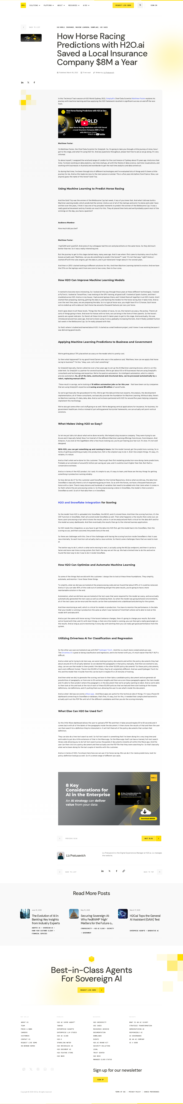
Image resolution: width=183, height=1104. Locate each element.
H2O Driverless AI (65, 1046)
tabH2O (60, 1026)
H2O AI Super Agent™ (66, 1022)
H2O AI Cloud (62, 1036)
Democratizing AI (136, 1029)
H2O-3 (59, 1039)
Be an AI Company (136, 1039)
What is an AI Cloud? (138, 1022)
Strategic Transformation (140, 1026)
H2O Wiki (97, 1056)
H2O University (99, 1022)
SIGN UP (100, 1080)
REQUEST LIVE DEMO (123, 5)
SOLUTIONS (33, 5)
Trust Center (99, 1053)
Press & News (26, 1029)
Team (23, 1026)
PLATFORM (48, 5)
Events (96, 1039)
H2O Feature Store (65, 1053)
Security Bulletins (101, 1046)
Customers (25, 1036)
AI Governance (135, 1036)
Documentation (99, 1032)
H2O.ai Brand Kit (100, 1043)
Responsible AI (136, 1032)
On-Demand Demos (28, 1046)
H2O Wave (61, 1056)
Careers (24, 1032)
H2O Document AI (64, 1049)
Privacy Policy (135, 1092)
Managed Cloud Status (102, 1059)
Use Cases (97, 1026)
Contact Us (25, 1039)
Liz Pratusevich (109, 72)
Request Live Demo (29, 1043)
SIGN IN (154, 5)
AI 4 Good (133, 1043)
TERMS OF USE (120, 1092)
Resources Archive (101, 1029)
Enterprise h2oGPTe (65, 1029)
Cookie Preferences (151, 1092)
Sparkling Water (64, 1043)
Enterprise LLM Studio (67, 1032)
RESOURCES (72, 5)
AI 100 (85, 5)
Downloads (97, 1036)
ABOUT (60, 5)
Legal (95, 1049)
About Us (24, 1022)
